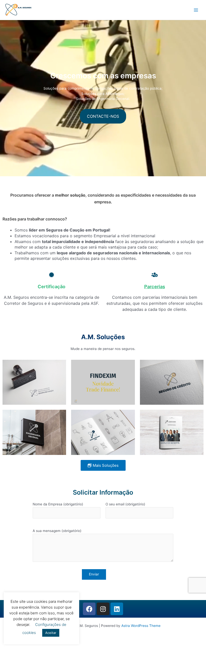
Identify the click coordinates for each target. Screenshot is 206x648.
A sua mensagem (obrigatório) (57, 531)
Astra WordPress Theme (141, 626)
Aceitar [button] (50, 633)
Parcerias (154, 286)
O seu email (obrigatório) (125, 504)
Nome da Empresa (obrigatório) (58, 504)
